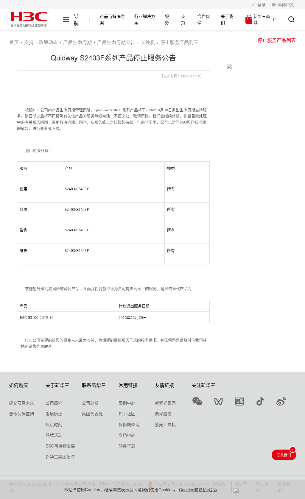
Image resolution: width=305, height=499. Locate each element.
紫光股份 (163, 414)
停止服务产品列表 (277, 40)
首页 (14, 42)
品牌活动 (54, 435)
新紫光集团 (165, 403)
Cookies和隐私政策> (198, 489)
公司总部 (90, 403)
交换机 (148, 42)
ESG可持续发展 (60, 446)
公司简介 (54, 403)
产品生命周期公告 (116, 42)
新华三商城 (261, 19)
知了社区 (127, 414)
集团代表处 (92, 414)
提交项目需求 (21, 403)
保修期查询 (129, 424)
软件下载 (127, 446)
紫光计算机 (165, 424)
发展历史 (54, 414)
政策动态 (48, 42)
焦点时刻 (54, 424)
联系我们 (284, 454)
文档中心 (127, 435)
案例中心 (127, 403)
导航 (76, 19)
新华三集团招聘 (60, 456)
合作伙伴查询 (21, 414)
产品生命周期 (77, 42)
